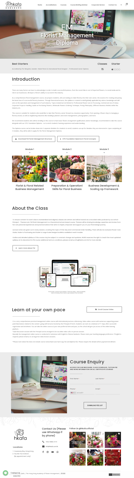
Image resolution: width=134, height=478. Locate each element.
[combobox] (73, 392)
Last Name (99, 379)
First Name (74, 379)
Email (97, 389)
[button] (77, 440)
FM (67, 27)
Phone (73, 389)
